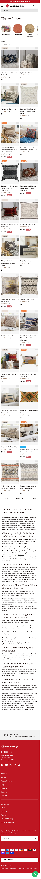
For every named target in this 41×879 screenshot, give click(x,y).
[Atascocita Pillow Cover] (10, 95)
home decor (17, 703)
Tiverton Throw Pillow (8, 336)
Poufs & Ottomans (30, 35)
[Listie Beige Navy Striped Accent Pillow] (10, 397)
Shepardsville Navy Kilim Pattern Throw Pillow (9, 74)
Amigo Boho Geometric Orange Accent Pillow (8, 487)
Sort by (3, 41)
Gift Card (4, 795)
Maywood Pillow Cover (27, 224)
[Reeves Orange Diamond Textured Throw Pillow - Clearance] (29, 172)
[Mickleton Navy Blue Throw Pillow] (10, 360)
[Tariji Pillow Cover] (29, 247)
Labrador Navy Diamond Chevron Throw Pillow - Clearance (28, 338)
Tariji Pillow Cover (25, 261)
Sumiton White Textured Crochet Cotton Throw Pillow (28, 111)
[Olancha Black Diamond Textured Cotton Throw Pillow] (10, 247)
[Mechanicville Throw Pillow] (10, 433)
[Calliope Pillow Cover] (29, 285)
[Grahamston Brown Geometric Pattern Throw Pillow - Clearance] (10, 134)
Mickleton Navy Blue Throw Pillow (10, 375)
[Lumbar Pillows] (6, 29)
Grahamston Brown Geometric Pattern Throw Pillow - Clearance (9, 150)
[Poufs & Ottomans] (30, 29)
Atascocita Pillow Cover (8, 109)
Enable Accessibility (7, 822)
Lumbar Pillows (6, 34)
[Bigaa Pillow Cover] (29, 59)
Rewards (4, 788)
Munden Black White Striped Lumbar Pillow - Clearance (29, 451)
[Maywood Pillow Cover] (29, 211)
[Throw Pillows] (18, 29)
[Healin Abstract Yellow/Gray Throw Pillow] (10, 285)
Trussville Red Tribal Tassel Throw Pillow (9, 226)
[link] (7, 498)
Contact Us (5, 804)
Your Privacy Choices (32, 868)
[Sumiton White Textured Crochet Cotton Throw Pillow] (29, 95)
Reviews (3, 777)
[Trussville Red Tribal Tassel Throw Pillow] (10, 211)
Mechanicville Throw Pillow (9, 447)
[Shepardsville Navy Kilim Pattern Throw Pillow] (10, 59)
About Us (4, 774)
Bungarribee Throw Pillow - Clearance (28, 375)
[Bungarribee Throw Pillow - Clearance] (29, 360)
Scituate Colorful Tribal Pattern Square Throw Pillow (29, 149)
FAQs (3, 808)
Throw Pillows (18, 34)
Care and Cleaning (7, 819)
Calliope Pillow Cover (27, 299)
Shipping (4, 811)
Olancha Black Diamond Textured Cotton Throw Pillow (8, 263)
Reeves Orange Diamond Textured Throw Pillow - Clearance (28, 188)
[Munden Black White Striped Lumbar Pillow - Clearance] (29, 433)
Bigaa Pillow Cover (26, 73)
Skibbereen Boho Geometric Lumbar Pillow (29, 412)
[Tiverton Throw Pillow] (10, 322)
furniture (21, 555)
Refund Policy (21, 868)
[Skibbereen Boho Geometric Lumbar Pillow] (29, 397)
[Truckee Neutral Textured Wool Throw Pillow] (29, 472)
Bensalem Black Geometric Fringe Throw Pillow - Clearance (9, 188)
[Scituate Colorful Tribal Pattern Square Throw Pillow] (29, 134)
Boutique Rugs (8, 865)
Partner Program (6, 781)
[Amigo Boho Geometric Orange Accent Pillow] (10, 472)
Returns (3, 815)
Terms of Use (13, 868)
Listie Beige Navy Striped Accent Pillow (9, 412)
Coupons (4, 792)
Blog (2, 785)
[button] (37, 6)
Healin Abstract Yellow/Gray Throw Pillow (10, 300)
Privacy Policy (4, 868)
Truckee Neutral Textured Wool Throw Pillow (28, 487)
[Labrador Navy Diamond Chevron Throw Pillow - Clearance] (29, 322)
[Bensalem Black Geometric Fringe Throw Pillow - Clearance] (10, 172)
